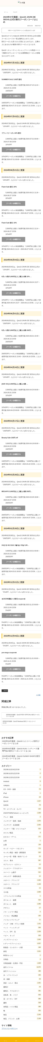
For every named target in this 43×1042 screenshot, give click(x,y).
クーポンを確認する (13, 96)
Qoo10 (5, 690)
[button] (39, 554)
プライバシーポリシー (10, 1028)
